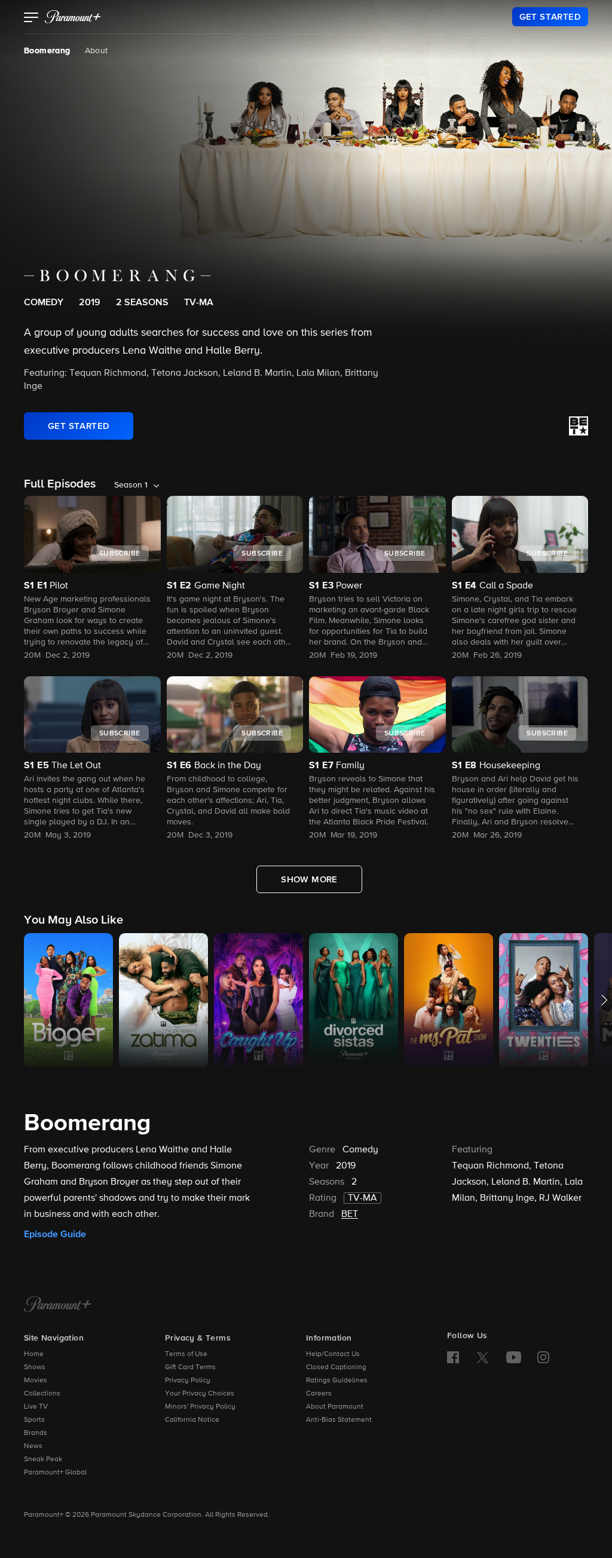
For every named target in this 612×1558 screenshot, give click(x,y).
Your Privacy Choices (199, 1393)
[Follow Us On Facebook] (453, 1357)
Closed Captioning (336, 1367)
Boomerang (47, 51)
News (33, 1446)
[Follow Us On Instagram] (543, 1357)
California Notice (192, 1420)
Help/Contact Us (333, 1354)
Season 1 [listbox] (131, 485)
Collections (42, 1393)
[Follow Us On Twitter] (482, 1356)
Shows (34, 1367)
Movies (35, 1380)
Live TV (36, 1406)
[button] (31, 18)
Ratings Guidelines (337, 1380)
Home (34, 1354)
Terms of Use (186, 1354)
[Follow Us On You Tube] (513, 1357)
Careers (319, 1393)
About (96, 51)
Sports (34, 1420)
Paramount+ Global (55, 1472)
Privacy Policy (187, 1380)
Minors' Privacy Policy (200, 1406)
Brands (35, 1433)
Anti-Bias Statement (339, 1420)
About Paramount (334, 1406)
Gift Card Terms (190, 1367)
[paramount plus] (73, 16)
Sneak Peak (43, 1459)
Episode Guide (55, 1234)
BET (349, 1214)
